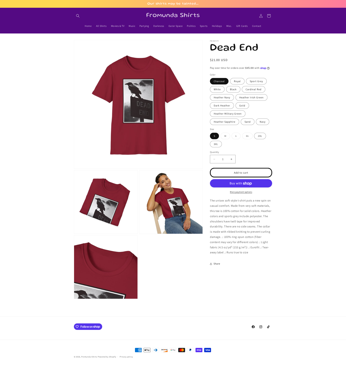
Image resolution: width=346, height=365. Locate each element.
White (217, 89)
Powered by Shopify (107, 356)
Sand (248, 122)
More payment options (241, 192)
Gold (242, 105)
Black (233, 89)
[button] (78, 16)
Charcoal (219, 81)
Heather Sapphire (224, 122)
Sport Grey (256, 81)
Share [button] (217, 263)
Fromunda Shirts (89, 356)
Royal (237, 81)
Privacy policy (126, 356)
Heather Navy (222, 97)
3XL (216, 144)
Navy (262, 122)
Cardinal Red (253, 89)
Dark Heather (222, 105)
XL (249, 136)
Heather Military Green (228, 113)
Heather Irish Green (251, 97)
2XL (260, 136)
